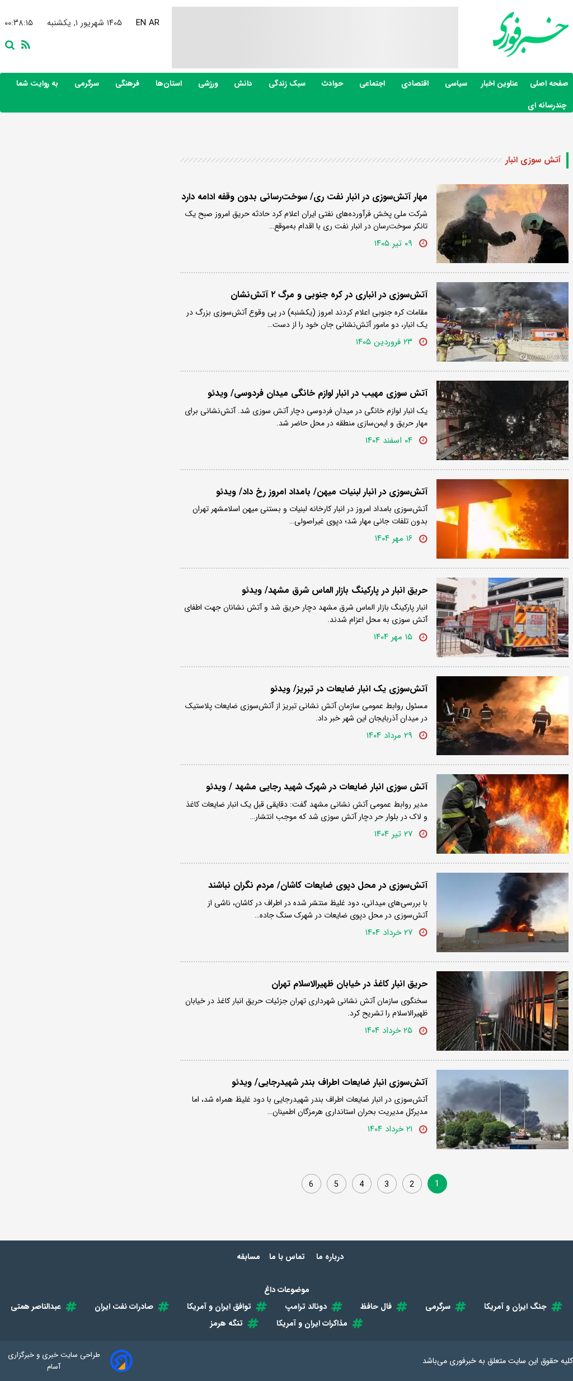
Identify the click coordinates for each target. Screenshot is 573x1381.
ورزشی (209, 84)
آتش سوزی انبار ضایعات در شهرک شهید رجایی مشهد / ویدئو (317, 787)
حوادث (333, 84)
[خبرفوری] (513, 34)
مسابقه (248, 1257)
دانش (244, 84)
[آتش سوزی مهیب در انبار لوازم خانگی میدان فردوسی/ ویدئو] (502, 420)
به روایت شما (38, 84)
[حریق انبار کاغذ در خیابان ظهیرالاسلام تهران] (502, 1011)
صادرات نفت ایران (124, 1306)
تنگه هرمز (226, 1323)
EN (140, 23)
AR (153, 23)
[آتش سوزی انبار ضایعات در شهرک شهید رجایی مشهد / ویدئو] (502, 814)
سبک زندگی (288, 84)
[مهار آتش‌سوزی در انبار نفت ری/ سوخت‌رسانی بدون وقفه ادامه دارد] (502, 224)
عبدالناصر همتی (36, 1306)
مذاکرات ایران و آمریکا (311, 1323)
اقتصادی (416, 84)
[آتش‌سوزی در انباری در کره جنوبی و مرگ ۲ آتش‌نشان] (502, 322)
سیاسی (457, 84)
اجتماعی (373, 84)
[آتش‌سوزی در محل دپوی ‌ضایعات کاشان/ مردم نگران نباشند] (502, 912)
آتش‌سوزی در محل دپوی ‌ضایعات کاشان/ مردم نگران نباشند (318, 885)
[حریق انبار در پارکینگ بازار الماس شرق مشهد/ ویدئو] (502, 617)
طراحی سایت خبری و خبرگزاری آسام (54, 1361)
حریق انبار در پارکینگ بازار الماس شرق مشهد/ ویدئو (335, 590)
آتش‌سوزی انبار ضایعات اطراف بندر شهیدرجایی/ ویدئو (330, 1082)
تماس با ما (288, 1257)
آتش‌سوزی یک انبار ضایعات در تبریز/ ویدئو (349, 689)
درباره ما (331, 1257)
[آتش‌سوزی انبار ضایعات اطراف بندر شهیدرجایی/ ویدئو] (502, 1109)
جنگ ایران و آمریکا (515, 1306)
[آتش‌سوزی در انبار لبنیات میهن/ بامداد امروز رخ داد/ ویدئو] (502, 519)
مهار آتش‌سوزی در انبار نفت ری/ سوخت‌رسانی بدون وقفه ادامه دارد (304, 197)
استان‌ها (170, 84)
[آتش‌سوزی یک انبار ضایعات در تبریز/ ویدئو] (502, 716)
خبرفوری (462, 1361)
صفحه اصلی (549, 84)
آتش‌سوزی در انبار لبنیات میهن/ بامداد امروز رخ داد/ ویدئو (322, 492)
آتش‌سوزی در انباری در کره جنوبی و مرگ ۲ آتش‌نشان (329, 295)
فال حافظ (376, 1306)
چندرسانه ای (548, 105)
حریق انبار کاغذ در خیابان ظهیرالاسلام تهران (349, 984)
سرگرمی (87, 84)
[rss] (23, 43)
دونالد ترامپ (306, 1306)
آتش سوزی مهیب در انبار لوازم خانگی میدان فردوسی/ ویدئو (318, 393)
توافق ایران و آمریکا (219, 1306)
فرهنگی (128, 84)
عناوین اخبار (499, 84)
